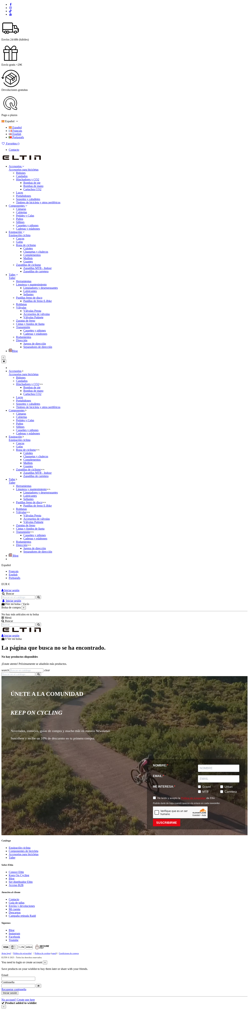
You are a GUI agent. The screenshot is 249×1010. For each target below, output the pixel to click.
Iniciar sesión (11, 590)
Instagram (14, 933)
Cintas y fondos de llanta (30, 323)
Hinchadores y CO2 (27, 179)
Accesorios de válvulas (36, 314)
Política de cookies (42, 953)
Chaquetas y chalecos (35, 251)
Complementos (32, 255)
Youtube (13, 940)
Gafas (19, 241)
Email (4, 975)
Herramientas (23, 281)
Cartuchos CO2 (32, 189)
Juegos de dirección (34, 343)
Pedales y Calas (25, 215)
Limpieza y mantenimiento (31, 284)
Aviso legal (6, 953)
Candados (22, 176)
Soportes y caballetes (28, 199)
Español (17, 127)
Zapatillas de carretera (35, 271)
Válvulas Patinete (33, 317)
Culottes (28, 248)
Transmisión (23, 327)
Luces (19, 192)
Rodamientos (23, 337)
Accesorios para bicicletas (23, 169)
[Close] (3, 361)
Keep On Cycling (19, 875)
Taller (12, 278)
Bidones (21, 172)
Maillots (28, 258)
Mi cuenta (14, 909)
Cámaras (21, 209)
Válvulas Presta (32, 310)
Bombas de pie (31, 182)
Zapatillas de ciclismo (28, 264)
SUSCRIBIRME (166, 822)
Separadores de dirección (37, 346)
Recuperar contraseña (13, 989)
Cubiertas (21, 212)
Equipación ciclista (19, 235)
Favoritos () (12, 143)
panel (54, 953)
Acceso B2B (16, 885)
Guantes (28, 261)
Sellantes (28, 294)
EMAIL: (158, 776)
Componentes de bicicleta (23, 851)
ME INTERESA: (163, 786)
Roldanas (21, 304)
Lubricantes (30, 291)
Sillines (20, 222)
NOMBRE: (160, 765)
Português (18, 137)
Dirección (21, 340)
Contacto (14, 149)
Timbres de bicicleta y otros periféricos (38, 202)
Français (17, 130)
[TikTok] (11, 11)
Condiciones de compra (69, 953)
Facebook (14, 936)
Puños (19, 218)
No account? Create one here (18, 999)
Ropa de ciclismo (26, 245)
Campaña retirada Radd (22, 915)
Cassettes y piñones (27, 225)
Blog (11, 878)
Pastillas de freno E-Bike (37, 300)
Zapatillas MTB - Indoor (37, 268)
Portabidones (23, 195)
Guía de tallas (16, 902)
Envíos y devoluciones (22, 905)
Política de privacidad (193, 798)
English (16, 134)
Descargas (15, 912)
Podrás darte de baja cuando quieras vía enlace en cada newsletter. (186, 803)
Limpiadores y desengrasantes (40, 287)
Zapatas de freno (25, 320)
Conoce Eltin (16, 872)
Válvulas (21, 307)
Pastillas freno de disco (29, 297)
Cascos (20, 238)
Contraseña (7, 982)
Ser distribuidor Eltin (21, 881)
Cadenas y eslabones (28, 228)
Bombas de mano (33, 186)
